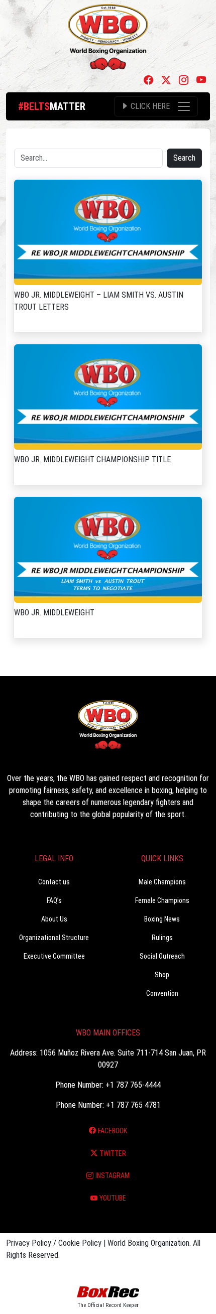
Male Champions (162, 882)
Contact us (54, 882)
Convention (162, 993)
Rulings (162, 938)
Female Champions (162, 900)
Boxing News (162, 919)
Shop (162, 975)
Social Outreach (162, 956)
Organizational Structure (54, 938)
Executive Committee (54, 956)
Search (184, 158)
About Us (54, 919)
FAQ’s (54, 900)
